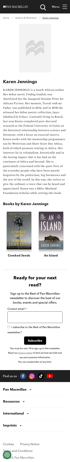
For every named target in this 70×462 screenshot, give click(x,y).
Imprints (10, 425)
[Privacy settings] (7, 455)
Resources (11, 401)
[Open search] (43, 7)
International (13, 413)
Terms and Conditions (17, 451)
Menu (56, 6)
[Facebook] (23, 376)
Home (6, 17)
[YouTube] (50, 376)
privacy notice (25, 352)
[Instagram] (32, 376)
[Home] (15, 6)
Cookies (8, 444)
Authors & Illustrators (26, 17)
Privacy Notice (29, 444)
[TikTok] (41, 376)
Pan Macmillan (15, 389)
